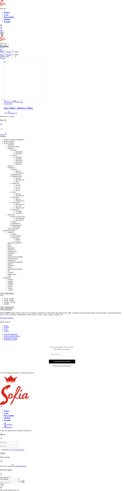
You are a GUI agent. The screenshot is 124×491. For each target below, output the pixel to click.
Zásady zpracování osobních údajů (62, 366)
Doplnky (9, 52)
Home (2, 52)
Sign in (3, 453)
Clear (2, 293)
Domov (7, 12)
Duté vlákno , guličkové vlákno (18, 108)
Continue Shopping (20, 466)
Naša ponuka (9, 17)
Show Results (9, 293)
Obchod (7, 19)
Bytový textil (8, 104)
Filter (2, 309)
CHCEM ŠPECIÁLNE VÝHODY (62, 361)
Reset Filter (8, 309)
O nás (6, 14)
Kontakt (7, 21)
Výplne (2, 134)
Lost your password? (18, 450)
